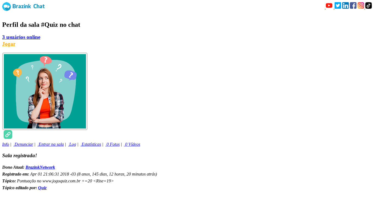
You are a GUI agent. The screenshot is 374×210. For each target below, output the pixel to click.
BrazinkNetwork (40, 167)
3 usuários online (21, 37)
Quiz (42, 187)
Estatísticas (90, 144)
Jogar (8, 44)
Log (72, 144)
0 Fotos (112, 144)
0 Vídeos (132, 144)
